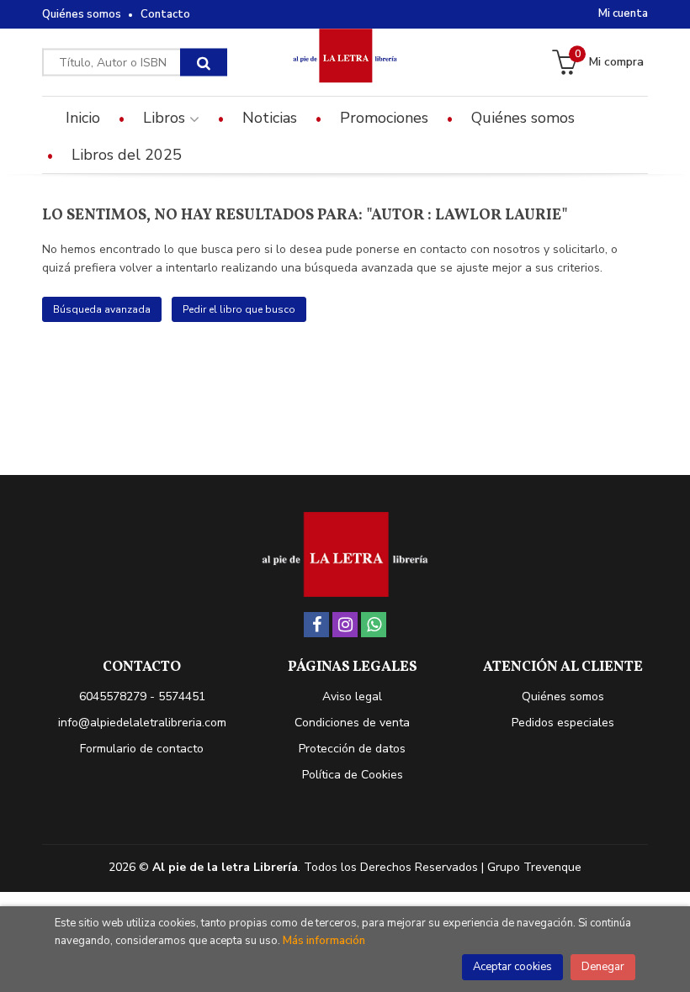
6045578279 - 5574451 (142, 696)
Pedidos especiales (563, 723)
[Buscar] (203, 63)
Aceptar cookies (512, 966)
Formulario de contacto (142, 749)
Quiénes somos (81, 14)
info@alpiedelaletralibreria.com (142, 723)
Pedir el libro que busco (239, 309)
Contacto (165, 14)
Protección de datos (352, 749)
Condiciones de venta (352, 723)
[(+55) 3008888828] (373, 624)
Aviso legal (352, 696)
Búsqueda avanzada (102, 309)
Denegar (602, 966)
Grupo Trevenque (534, 867)
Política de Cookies (352, 775)
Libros (166, 118)
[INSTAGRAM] (345, 624)
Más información (324, 940)
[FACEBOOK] (316, 624)
